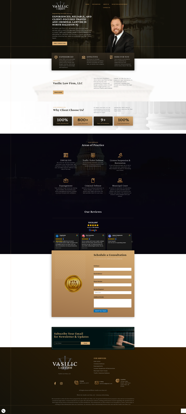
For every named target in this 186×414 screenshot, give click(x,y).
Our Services (96, 4)
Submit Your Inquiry (101, 311)
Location (123, 379)
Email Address (98, 273)
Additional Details (99, 297)
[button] (54, 242)
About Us (106, 4)
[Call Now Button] (3, 411)
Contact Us (106, 7)
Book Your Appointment (119, 4)
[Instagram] (61, 383)
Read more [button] (64, 248)
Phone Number (98, 281)
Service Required (99, 289)
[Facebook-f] (55, 383)
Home (87, 4)
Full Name (97, 266)
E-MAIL (102, 381)
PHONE (82, 381)
